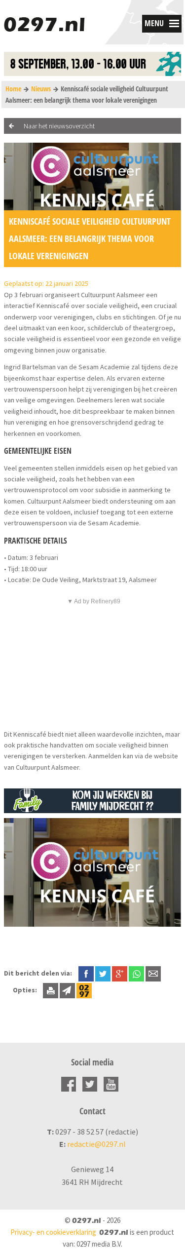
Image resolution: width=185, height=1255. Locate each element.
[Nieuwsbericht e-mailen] (153, 973)
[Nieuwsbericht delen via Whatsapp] (136, 973)
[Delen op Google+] (119, 973)
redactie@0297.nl (96, 1144)
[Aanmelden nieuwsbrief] (67, 989)
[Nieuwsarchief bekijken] (84, 989)
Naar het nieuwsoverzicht (59, 125)
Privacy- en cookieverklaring (53, 1232)
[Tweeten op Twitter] (103, 973)
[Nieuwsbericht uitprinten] (50, 989)
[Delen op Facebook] (86, 973)
